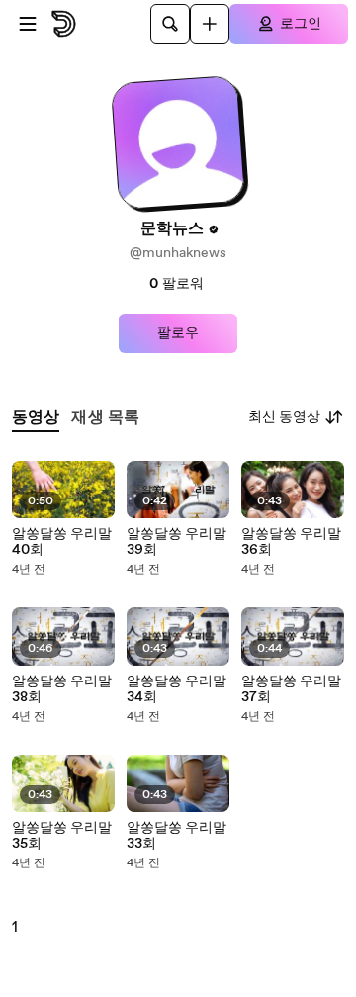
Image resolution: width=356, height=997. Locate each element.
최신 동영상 (284, 417)
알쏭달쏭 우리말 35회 (62, 836)
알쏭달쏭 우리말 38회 (62, 689)
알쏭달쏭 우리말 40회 (62, 542)
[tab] (35, 418)
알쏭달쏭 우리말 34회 (176, 689)
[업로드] (209, 24)
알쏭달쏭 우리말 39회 (176, 542)
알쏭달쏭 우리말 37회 (291, 689)
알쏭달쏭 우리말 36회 (291, 542)
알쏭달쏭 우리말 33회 (176, 836)
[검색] (170, 24)
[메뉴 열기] (28, 24)
